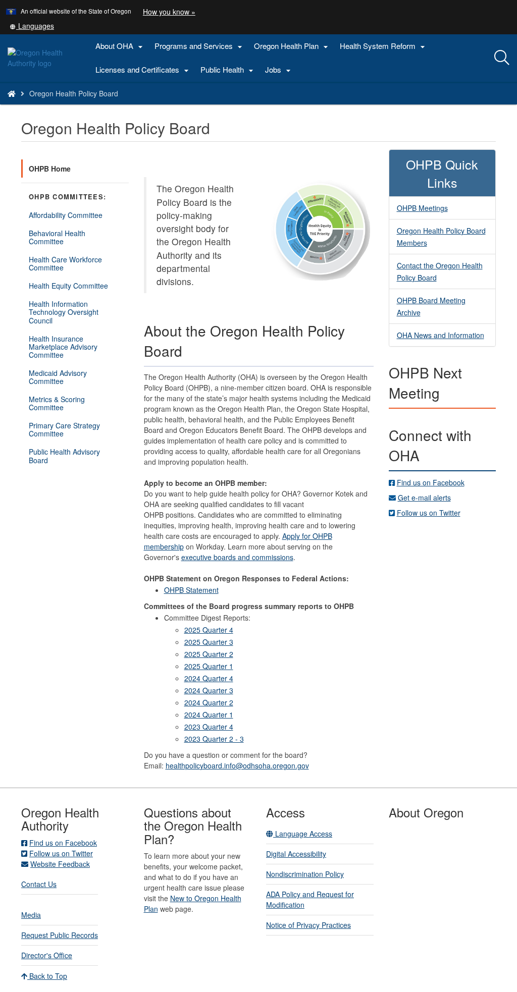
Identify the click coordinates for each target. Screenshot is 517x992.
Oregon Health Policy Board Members (441, 237)
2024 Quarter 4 (208, 678)
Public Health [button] (228, 70)
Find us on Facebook (430, 482)
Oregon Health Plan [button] (292, 46)
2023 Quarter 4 (208, 727)
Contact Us (39, 884)
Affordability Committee (65, 215)
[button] (32, 26)
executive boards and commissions (237, 557)
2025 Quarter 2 (208, 654)
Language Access (302, 834)
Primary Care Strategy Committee (64, 429)
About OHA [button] (120, 46)
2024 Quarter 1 (208, 714)
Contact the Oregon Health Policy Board (440, 271)
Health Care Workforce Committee (65, 263)
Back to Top (47, 976)
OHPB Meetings (422, 208)
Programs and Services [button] (199, 46)
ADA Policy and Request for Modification (310, 899)
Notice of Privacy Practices (308, 925)
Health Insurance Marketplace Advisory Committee (63, 349)
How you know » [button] (169, 12)
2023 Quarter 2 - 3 (214, 739)
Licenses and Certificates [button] (143, 70)
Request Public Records (59, 935)
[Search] (502, 58)
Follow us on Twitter (428, 513)
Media (31, 915)
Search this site (92, 106)
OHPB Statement (191, 590)
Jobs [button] (279, 70)
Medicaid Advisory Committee (58, 377)
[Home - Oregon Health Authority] (12, 93)
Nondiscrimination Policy (305, 874)
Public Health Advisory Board (64, 456)
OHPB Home (50, 168)
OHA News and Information (440, 335)
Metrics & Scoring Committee (57, 403)
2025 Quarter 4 (208, 630)
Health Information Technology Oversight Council (63, 312)
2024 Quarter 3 (208, 690)
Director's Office (46, 955)
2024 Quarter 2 (208, 702)
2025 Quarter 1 (208, 666)
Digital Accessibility (296, 854)
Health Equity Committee (68, 286)
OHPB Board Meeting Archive (431, 306)
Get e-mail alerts (424, 497)
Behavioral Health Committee (59, 239)
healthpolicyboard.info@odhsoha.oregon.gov (237, 765)
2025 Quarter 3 (208, 642)
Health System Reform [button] (384, 46)
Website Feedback (60, 864)
